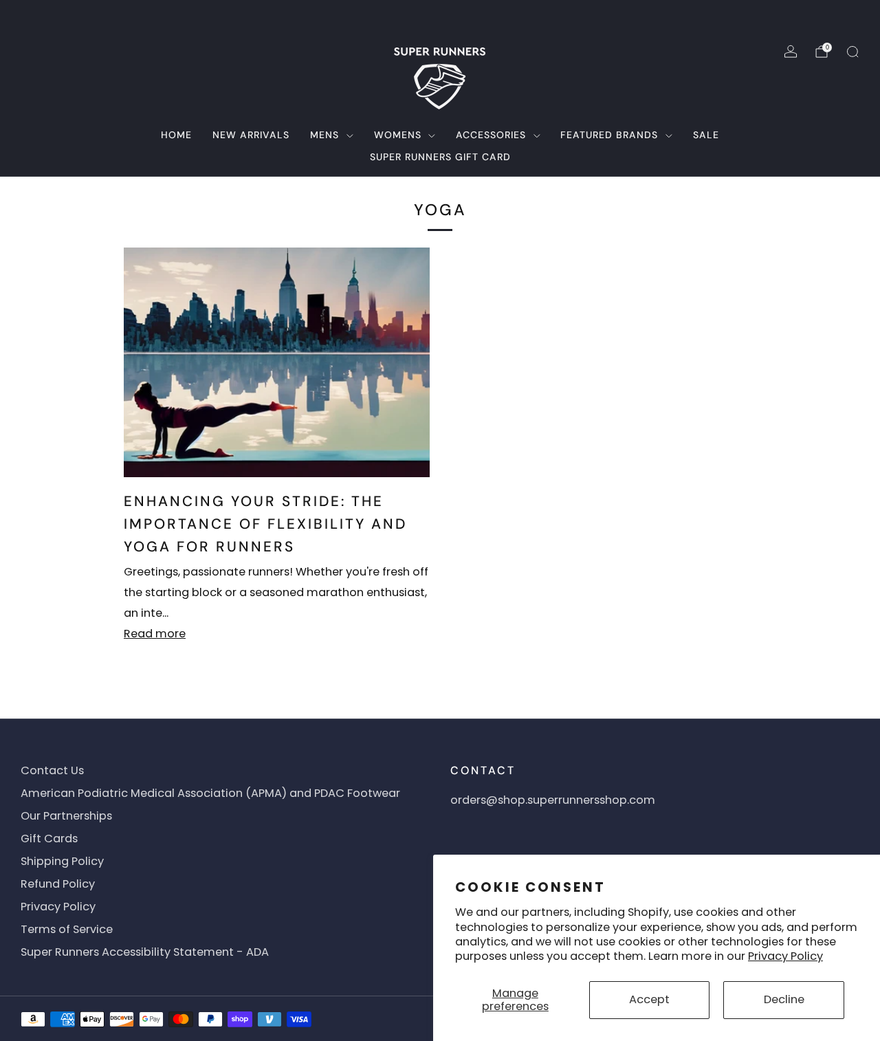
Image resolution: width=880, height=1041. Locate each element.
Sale (706, 135)
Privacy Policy (785, 956)
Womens (397, 135)
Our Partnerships (66, 816)
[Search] (852, 51)
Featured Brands (609, 135)
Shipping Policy (62, 861)
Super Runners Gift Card (440, 157)
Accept (649, 999)
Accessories (491, 135)
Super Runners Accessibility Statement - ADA (145, 952)
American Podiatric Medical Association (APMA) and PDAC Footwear (210, 793)
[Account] (791, 51)
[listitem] (440, 16)
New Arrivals (250, 135)
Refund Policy (58, 884)
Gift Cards (49, 838)
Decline (784, 999)
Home (176, 135)
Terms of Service (67, 929)
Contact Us (52, 770)
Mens (324, 135)
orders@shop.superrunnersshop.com (552, 800)
